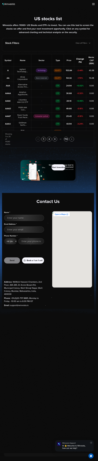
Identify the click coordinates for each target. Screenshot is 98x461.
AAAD (8, 108)
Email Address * (10, 224)
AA (8, 78)
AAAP (8, 116)
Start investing (58, 167)
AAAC (8, 101)
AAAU (8, 124)
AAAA (8, 93)
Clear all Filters (81, 43)
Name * (7, 212)
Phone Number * (10, 236)
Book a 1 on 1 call (34, 260)
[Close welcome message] (91, 442)
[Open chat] (91, 455)
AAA (8, 85)
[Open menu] (93, 4)
